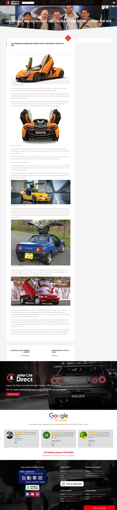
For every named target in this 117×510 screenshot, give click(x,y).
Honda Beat (61, 320)
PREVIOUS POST (25, 355)
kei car (47, 208)
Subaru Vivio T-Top (32, 322)
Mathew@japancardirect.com (72, 475)
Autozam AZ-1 (17, 208)
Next (116, 439)
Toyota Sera (16, 310)
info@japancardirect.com (96, 499)
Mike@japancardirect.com (71, 499)
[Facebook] (27, 494)
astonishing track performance (37, 90)
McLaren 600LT (46, 88)
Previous (1, 439)
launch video (57, 101)
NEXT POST (54, 355)
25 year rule (56, 213)
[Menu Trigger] (114, 2)
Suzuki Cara (16, 270)
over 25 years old (53, 173)
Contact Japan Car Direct (53, 334)
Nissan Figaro (21, 322)
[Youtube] (32, 494)
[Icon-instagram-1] (37, 494)
